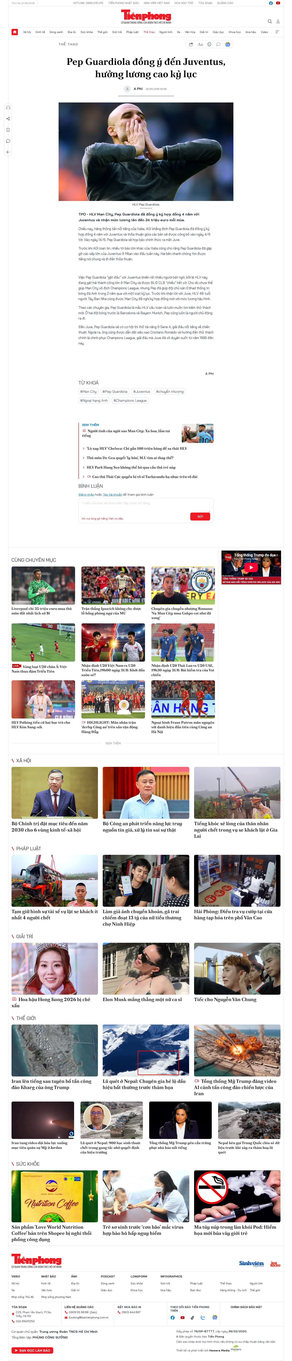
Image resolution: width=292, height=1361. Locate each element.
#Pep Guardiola (114, 391)
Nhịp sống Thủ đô (23, 1297)
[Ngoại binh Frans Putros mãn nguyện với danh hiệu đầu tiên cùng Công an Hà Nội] (183, 699)
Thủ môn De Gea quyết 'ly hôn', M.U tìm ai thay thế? (130, 457)
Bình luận (8, 141)
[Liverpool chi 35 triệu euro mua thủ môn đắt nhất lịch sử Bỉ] (43, 585)
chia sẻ (191, 44)
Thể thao (149, 32)
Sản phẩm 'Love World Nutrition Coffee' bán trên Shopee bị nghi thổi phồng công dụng (52, 1233)
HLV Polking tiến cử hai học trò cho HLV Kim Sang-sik (41, 724)
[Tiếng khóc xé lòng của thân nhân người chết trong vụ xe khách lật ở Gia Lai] (237, 793)
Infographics (171, 1276)
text (200, 44)
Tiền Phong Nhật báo (123, 3)
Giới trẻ (117, 32)
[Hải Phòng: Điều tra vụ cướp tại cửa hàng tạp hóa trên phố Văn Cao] (237, 881)
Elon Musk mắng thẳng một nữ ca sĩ (142, 999)
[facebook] (271, 3)
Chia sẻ (8, 119)
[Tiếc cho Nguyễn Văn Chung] (237, 969)
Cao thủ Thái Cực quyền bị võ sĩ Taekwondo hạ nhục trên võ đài (144, 476)
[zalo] (205, 1317)
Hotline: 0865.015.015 (88, 3)
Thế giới (102, 32)
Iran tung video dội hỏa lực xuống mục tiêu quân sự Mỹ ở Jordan (39, 1145)
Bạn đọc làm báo (34, 1350)
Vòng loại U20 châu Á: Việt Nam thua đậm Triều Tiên (39, 669)
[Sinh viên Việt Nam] (251, 1264)
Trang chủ (15, 32)
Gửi (200, 516)
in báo (209, 44)
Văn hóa (190, 32)
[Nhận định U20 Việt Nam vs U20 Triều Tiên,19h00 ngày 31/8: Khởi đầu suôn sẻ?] (113, 642)
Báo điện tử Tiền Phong (146, 17)
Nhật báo (48, 1276)
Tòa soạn (205, 3)
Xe (178, 32)
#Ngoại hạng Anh (94, 400)
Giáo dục (218, 32)
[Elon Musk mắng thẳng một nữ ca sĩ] (146, 969)
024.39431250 (25, 1321)
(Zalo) (93, 1312)
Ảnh (74, 1276)
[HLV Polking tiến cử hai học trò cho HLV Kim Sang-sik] (43, 699)
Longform (139, 1276)
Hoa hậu (251, 32)
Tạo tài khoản (112, 494)
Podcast (108, 1276)
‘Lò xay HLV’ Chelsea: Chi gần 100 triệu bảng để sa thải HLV (137, 448)
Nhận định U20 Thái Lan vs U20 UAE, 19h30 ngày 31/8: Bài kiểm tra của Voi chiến (182, 670)
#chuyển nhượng (170, 391)
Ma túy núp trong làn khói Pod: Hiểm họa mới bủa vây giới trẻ (235, 1230)
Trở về (8, 152)
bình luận (218, 44)
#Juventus (141, 391)
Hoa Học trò (184, 3)
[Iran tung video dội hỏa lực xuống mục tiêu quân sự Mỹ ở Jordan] (43, 1120)
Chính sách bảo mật (246, 1307)
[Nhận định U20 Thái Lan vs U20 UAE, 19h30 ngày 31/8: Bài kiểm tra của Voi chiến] (183, 642)
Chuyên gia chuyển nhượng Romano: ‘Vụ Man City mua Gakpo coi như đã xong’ (182, 613)
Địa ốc (72, 32)
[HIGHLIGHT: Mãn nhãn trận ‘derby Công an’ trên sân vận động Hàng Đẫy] (113, 699)
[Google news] (217, 1317)
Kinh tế (40, 32)
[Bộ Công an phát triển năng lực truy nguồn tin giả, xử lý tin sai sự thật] (146, 793)
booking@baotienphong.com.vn (88, 1317)
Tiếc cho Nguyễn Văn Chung (225, 999)
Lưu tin (8, 130)
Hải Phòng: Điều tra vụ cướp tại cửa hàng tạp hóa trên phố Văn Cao (233, 914)
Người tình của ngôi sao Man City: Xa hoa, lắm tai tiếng (126, 433)
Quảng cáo (225, 3)
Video (264, 32)
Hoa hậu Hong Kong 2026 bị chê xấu (51, 1002)
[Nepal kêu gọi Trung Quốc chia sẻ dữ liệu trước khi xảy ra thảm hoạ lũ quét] (249, 1120)
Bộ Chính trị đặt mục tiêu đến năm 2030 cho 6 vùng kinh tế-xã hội (50, 826)
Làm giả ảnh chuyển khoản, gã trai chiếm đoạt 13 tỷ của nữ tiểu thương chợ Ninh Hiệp (142, 917)
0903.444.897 (131, 1312)
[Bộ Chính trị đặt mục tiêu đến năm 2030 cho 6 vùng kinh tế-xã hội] (55, 793)
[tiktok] (194, 1317)
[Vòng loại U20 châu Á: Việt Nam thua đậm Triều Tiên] (43, 642)
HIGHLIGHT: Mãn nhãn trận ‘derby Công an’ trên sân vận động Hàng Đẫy (109, 727)
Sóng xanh (56, 32)
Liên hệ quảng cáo (79, 1307)
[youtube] (278, 3)
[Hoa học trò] (275, 1264)
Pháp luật (132, 32)
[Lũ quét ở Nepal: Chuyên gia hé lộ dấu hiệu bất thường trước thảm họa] (146, 1050)
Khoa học (235, 32)
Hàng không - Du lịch (233, 1290)
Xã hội (27, 32)
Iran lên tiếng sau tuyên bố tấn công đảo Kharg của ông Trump (51, 1084)
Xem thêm (277, 32)
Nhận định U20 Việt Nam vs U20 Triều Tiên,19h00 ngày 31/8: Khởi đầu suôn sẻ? (113, 670)
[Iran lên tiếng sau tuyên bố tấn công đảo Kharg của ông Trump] (55, 1050)
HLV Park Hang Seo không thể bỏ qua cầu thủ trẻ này (131, 467)
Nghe (8, 108)
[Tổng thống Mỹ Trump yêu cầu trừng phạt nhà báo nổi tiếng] (180, 1120)
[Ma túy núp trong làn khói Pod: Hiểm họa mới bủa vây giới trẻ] (237, 1196)
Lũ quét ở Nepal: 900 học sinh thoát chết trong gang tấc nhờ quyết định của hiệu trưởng (110, 1147)
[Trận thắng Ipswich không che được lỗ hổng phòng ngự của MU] (113, 585)
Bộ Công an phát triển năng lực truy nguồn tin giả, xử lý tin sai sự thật (142, 826)
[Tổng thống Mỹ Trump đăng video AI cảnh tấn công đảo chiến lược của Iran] (237, 1050)
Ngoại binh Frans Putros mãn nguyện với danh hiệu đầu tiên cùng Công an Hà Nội (182, 727)
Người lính (166, 32)
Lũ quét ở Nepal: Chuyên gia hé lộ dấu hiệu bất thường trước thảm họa (144, 1084)
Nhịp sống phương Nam (56, 1297)
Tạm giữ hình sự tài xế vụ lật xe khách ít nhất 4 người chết (55, 914)
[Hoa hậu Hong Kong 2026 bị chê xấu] (55, 969)
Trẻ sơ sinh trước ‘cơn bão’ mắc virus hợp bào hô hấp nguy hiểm (143, 1230)
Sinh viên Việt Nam (157, 3)
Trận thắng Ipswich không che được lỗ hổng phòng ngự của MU (111, 610)
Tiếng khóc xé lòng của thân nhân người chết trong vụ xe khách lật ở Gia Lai (235, 829)
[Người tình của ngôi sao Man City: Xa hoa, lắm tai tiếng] (198, 433)
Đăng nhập (86, 494)
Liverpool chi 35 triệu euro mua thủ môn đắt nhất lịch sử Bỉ (42, 610)
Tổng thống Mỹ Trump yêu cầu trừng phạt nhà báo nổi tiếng (180, 1145)
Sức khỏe (87, 32)
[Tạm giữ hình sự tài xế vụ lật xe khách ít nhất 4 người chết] (55, 881)
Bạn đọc (195, 1290)
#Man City (88, 391)
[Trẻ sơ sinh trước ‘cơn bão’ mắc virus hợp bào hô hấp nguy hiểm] (146, 1196)
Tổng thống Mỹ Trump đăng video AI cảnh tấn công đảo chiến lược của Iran (235, 1087)
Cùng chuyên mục (34, 560)
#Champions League (130, 400)
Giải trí (204, 32)
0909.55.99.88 (79, 1312)
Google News (228, 44)
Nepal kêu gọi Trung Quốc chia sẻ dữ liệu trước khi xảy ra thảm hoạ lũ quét (248, 1147)
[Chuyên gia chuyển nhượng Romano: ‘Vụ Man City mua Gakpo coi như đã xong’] (183, 585)
